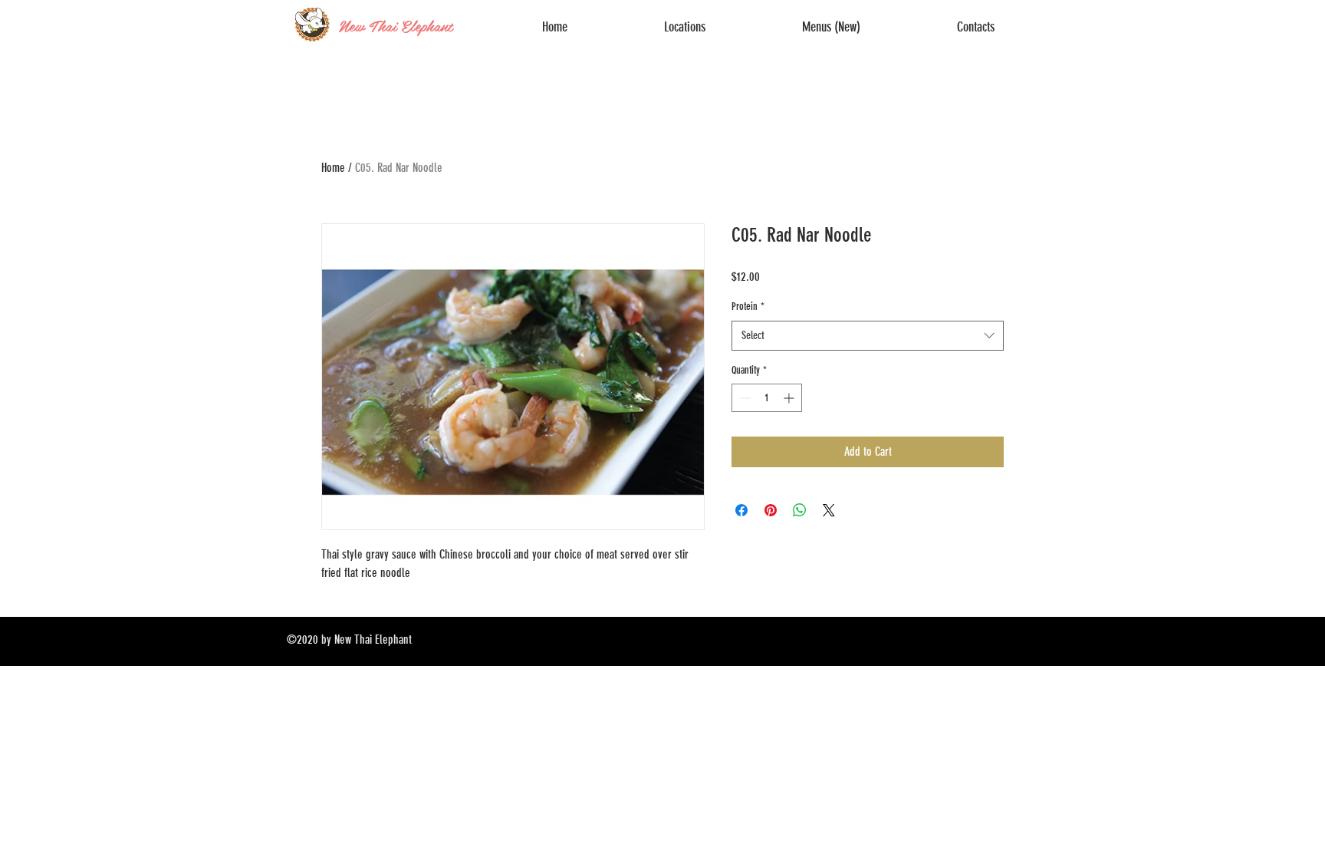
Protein (748, 306)
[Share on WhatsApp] (800, 510)
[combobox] (868, 336)
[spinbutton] (767, 397)
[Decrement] (743, 397)
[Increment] (790, 397)
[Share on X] (829, 510)
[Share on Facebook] (741, 510)
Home (333, 167)
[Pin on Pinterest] (770, 510)
